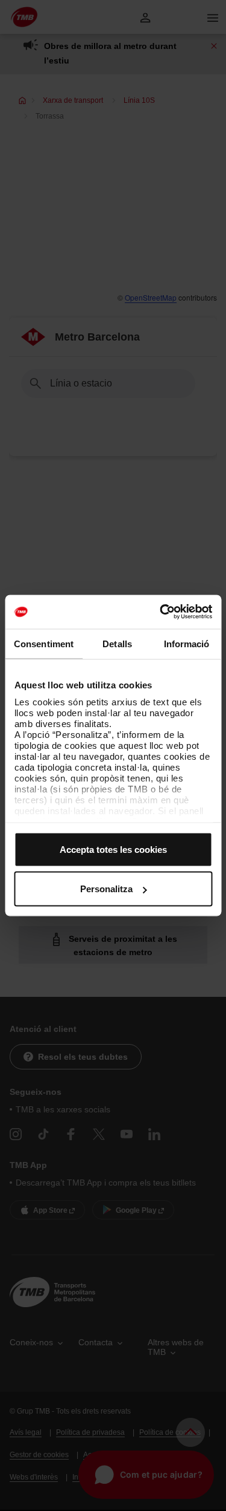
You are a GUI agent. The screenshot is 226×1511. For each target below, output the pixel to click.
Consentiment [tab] (44, 643)
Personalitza (106, 889)
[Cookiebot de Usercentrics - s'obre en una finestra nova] (161, 612)
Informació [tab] (187, 643)
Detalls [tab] (117, 643)
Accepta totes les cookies (113, 849)
